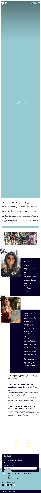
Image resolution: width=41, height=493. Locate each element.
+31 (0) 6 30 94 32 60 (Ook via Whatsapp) (14, 460)
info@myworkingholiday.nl (11, 462)
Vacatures (34, 3)
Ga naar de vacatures (20, 227)
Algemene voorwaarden (19, 491)
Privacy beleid (32, 491)
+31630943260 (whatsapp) (15, 476)
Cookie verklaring (26, 491)
